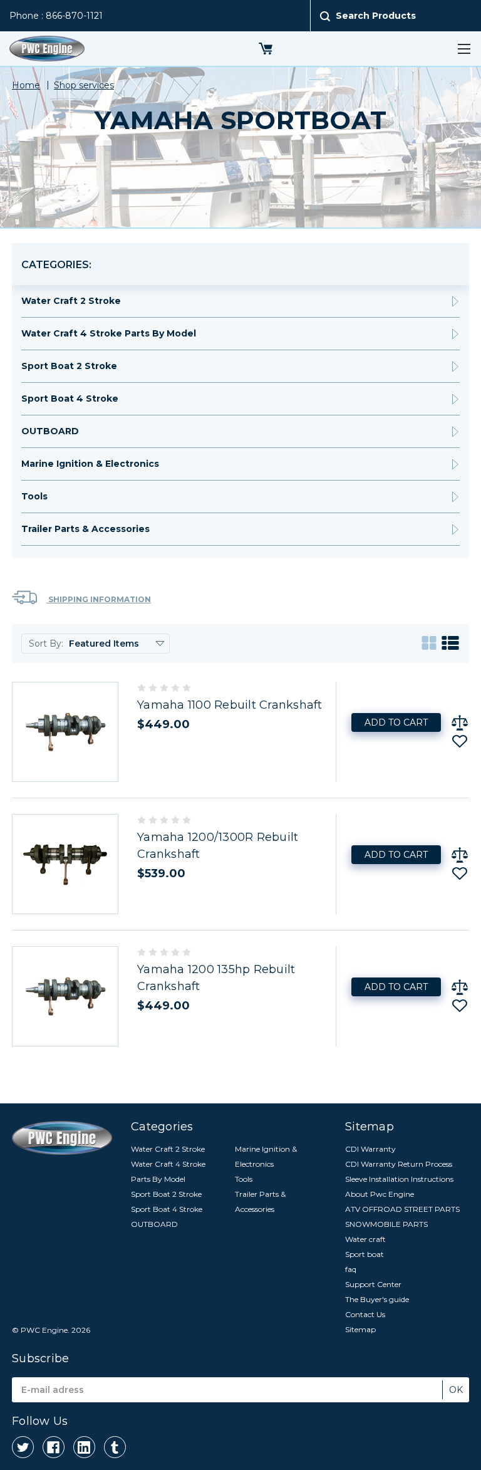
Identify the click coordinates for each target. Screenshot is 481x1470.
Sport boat (364, 1254)
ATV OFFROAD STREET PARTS (402, 1209)
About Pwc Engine (379, 1194)
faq (350, 1269)
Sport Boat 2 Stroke (69, 366)
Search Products (376, 15)
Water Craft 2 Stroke (71, 300)
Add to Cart (396, 722)
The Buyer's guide (377, 1299)
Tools (34, 496)
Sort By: (46, 643)
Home (26, 85)
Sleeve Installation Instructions (399, 1179)
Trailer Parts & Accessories (85, 528)
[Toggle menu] (464, 48)
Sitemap (360, 1329)
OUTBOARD (50, 431)
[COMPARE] (459, 722)
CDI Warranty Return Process (398, 1164)
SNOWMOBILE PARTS (386, 1224)
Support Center (373, 1284)
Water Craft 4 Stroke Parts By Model (108, 333)
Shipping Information (98, 599)
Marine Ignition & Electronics (90, 463)
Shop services (84, 85)
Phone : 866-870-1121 (56, 15)
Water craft (365, 1239)
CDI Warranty (370, 1149)
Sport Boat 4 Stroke (69, 398)
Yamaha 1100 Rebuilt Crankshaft (230, 705)
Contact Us (365, 1314)
